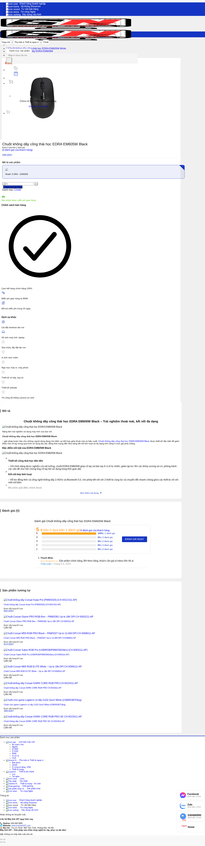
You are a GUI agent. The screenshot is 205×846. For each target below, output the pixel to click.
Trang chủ (5, 42)
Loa (13, 774)
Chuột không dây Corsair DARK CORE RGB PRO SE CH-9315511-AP (34, 721)
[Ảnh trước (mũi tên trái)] (1, 842)
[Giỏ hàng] (11, 83)
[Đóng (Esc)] (1, 839)
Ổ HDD (15, 749)
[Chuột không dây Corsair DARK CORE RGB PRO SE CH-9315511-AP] (43, 716)
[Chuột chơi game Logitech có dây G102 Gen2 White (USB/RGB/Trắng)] (42, 700)
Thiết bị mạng (18, 769)
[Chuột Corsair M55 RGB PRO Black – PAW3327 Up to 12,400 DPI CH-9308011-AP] (49, 633)
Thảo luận (46, 564)
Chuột (45, 42)
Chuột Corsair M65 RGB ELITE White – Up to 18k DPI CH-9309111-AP (34, 671)
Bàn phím (16, 762)
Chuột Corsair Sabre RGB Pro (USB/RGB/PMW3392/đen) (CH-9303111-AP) (36, 654)
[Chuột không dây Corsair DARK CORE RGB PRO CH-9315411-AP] (41, 683)
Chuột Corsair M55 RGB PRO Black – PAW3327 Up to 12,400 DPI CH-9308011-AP (40, 638)
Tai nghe (15, 776)
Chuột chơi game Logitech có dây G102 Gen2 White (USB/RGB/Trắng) (34, 705)
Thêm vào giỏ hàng (13, 187)
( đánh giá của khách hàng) (17, 150)
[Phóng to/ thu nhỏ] (4, 839)
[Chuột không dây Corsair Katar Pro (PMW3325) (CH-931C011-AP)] (40, 600)
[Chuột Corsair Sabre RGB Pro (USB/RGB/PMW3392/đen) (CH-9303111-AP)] (45, 650)
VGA (14, 758)
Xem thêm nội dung (89, 493)
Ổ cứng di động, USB (21, 767)
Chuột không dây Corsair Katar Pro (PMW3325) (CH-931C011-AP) (32, 604)
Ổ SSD (15, 751)
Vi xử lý (15, 756)
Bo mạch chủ (18, 744)
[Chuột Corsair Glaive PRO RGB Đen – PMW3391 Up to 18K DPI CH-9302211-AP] (48, 616)
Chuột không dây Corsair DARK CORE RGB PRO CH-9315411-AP (32, 688)
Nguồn (15, 747)
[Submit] (9, 60)
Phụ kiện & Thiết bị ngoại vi (27, 42)
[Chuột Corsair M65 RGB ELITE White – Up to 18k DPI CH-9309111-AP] (43, 666)
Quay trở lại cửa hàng (38, 106)
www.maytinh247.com (21, 825)
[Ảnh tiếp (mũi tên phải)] (4, 842)
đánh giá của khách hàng (95, 530)
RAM (14, 753)
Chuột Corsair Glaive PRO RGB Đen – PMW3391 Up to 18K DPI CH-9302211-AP (39, 621)
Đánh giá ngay (134, 539)
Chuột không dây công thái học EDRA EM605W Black (123, 441)
